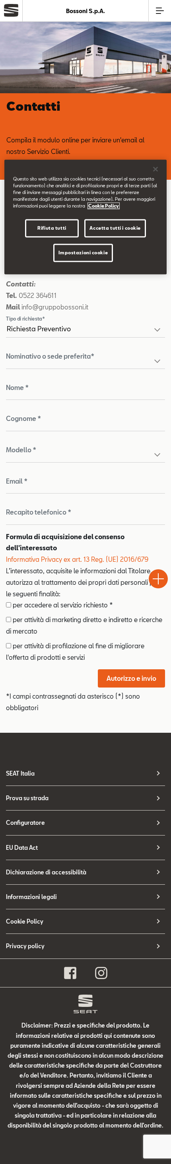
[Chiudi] (155, 169)
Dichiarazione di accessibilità (46, 872)
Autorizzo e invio (131, 678)
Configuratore (25, 822)
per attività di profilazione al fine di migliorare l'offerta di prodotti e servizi (75, 651)
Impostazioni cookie (83, 252)
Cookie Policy (24, 921)
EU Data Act (22, 847)
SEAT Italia (20, 773)
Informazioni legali (31, 896)
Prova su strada (27, 798)
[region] (85, 217)
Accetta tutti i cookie (115, 228)
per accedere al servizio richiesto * (62, 605)
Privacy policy (25, 946)
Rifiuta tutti (51, 228)
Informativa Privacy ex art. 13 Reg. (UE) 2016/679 (77, 559)
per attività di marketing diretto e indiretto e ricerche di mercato (84, 625)
